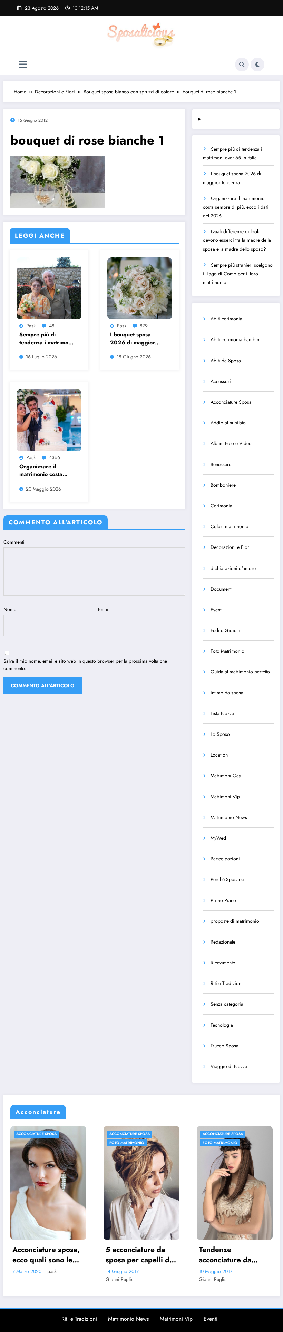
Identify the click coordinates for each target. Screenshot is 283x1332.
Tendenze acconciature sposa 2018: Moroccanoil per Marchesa (235, 1255)
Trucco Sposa (224, 1045)
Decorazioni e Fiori (231, 547)
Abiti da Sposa (226, 360)
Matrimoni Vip (225, 796)
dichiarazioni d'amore (233, 568)
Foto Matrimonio (227, 651)
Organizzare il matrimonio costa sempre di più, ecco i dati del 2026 (46, 470)
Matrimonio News (229, 817)
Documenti (222, 588)
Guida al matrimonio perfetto (240, 671)
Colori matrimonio (229, 526)
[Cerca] (242, 64)
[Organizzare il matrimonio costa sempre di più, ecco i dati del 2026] (49, 419)
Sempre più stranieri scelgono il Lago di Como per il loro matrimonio (238, 274)
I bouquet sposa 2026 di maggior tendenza (132, 338)
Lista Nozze (222, 713)
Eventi (217, 609)
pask (31, 325)
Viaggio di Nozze (229, 1066)
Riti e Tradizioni (227, 983)
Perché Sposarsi (227, 879)
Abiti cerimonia (226, 318)
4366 (54, 457)
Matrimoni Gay (226, 775)
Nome (9, 609)
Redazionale (223, 941)
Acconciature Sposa (231, 401)
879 (144, 325)
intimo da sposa (227, 692)
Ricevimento (223, 962)
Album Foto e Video (231, 443)
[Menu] (22, 65)
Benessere (221, 464)
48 (52, 325)
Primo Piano (223, 900)
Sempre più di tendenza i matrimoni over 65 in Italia (46, 338)
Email (103, 609)
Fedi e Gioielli (225, 630)
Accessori (221, 381)
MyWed (218, 838)
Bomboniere (223, 485)
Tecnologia (222, 1025)
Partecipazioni (225, 858)
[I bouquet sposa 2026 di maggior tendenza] (139, 287)
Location (219, 754)
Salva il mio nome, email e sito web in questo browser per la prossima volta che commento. (85, 665)
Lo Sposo (220, 734)
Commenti (14, 542)
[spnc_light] (257, 64)
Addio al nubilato (228, 422)
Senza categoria (227, 1003)
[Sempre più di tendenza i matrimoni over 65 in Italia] (49, 287)
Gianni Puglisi (31, 1279)
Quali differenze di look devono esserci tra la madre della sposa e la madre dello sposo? (237, 240)
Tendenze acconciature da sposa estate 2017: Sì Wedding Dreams (143, 1255)
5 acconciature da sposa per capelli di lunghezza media (50, 1255)
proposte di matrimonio (235, 921)
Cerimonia (221, 505)
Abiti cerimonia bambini (236, 339)
